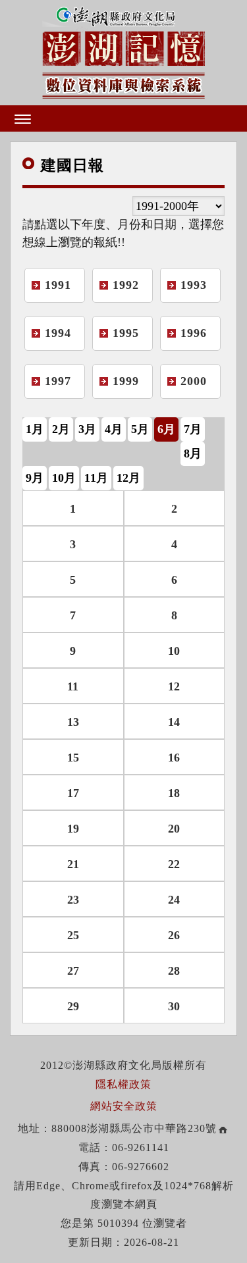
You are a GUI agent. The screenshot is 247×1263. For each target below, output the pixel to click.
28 (174, 970)
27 (73, 970)
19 (73, 828)
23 (73, 899)
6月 (166, 429)
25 (73, 935)
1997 (58, 381)
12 (174, 686)
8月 (193, 453)
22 (174, 864)
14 (174, 722)
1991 (58, 285)
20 (174, 828)
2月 (61, 429)
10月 (64, 477)
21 (73, 864)
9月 (34, 477)
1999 (126, 381)
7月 (193, 429)
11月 (96, 477)
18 (174, 793)
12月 (128, 477)
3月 (87, 429)
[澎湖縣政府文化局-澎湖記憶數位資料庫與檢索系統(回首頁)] (123, 50)
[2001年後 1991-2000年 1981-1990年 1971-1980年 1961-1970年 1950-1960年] (178, 206)
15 (73, 757)
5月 (140, 429)
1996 (193, 333)
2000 (193, 381)
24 (174, 899)
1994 (58, 333)
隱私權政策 (123, 1084)
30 (174, 1006)
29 (73, 1006)
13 (73, 722)
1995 (126, 333)
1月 (34, 429)
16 (174, 757)
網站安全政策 (123, 1106)
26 (174, 935)
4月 (114, 429)
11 (72, 686)
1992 (126, 285)
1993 (193, 285)
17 (73, 793)
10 (174, 650)
